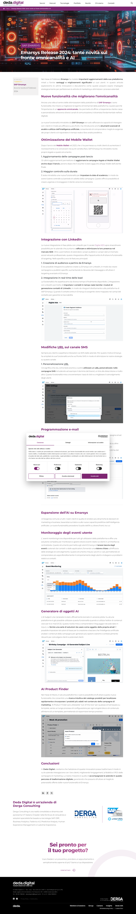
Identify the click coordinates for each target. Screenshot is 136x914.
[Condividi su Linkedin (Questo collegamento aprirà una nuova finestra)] (43, 793)
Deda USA (119, 906)
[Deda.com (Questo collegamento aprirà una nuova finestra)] (16, 906)
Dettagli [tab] (68, 442)
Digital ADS (100, 245)
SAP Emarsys (105, 102)
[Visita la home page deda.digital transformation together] (13, 3)
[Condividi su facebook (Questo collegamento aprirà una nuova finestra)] (47, 793)
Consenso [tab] (40, 442)
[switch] (57, 468)
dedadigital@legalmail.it (33, 894)
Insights (109, 906)
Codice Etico (119, 908)
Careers (100, 906)
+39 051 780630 (20, 894)
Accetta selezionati (68, 476)
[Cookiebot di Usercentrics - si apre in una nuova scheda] (99, 436)
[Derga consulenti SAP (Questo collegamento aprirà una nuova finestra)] (117, 899)
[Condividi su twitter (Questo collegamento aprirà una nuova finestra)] (51, 793)
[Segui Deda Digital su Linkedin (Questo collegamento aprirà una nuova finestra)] (14, 899)
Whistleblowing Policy (106, 908)
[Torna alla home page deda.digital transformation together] (23, 884)
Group (90, 906)
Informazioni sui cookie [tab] (95, 442)
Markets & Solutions (77, 906)
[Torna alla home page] (4, 8)
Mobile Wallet (62, 145)
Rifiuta (41, 476)
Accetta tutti (95, 476)
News (8, 8)
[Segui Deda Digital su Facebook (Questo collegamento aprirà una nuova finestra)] (17, 899)
